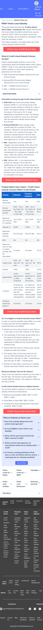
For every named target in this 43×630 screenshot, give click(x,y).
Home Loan (9, 20)
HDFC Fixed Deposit (36, 527)
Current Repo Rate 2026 (26, 564)
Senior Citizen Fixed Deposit (36, 550)
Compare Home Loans (27, 520)
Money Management (35, 581)
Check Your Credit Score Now (21, 49)
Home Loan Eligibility (27, 556)
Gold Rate (27, 592)
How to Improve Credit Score (6, 545)
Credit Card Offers (17, 582)
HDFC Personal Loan (17, 533)
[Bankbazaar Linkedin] (35, 609)
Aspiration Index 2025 (36, 503)
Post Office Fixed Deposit (36, 541)
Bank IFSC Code (22, 593)
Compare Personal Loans (17, 520)
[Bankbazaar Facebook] (40, 609)
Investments (25, 580)
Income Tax (15, 592)
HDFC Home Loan (26, 533)
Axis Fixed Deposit (36, 533)
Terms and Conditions (23, 619)
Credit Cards (12, 502)
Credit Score (6, 519)
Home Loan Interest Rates (26, 548)
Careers (2, 618)
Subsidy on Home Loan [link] (20, 20)
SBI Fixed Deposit (36, 520)
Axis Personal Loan (17, 540)
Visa (40, 591)
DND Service (39, 619)
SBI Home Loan (26, 527)
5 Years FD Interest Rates (36, 559)
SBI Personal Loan (17, 527)
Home (3, 20)
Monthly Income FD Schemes (37, 568)
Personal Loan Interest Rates (17, 555)
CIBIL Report (6, 531)
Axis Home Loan (26, 540)
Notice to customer (32, 619)
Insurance (19, 501)
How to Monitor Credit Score (6, 554)
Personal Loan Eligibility (17, 547)
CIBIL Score (5, 526)
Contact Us (9, 619)
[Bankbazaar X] (30, 609)
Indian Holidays (34, 592)
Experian (6, 522)
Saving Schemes (28, 502)
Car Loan (9, 592)
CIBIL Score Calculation (7, 537)
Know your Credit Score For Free (21, 180)
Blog (16, 618)
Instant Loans (16, 562)
